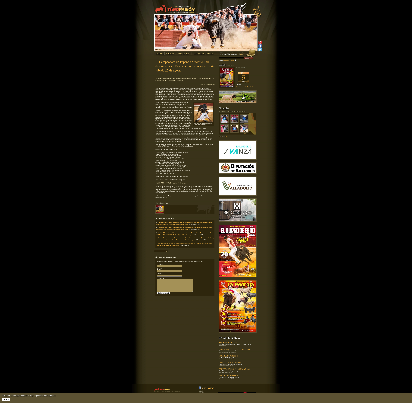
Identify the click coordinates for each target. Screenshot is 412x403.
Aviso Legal (201, 390)
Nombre (160, 264)
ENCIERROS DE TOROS (229, 343)
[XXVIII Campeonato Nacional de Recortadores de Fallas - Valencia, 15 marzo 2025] (235, 119)
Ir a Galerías (222, 136)
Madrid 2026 (183, 54)
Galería (209, 54)
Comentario (161, 278)
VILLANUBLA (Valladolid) (228, 356)
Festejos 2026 (198, 54)
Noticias (170, 54)
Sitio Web (160, 274)
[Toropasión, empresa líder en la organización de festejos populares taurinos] (175, 9)
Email (159, 269)
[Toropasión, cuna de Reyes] (235, 129)
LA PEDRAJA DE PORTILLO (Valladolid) (234, 349)
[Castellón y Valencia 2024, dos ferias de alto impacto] (225, 129)
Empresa (159, 54)
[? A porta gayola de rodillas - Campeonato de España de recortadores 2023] (245, 129)
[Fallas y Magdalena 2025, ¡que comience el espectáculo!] (245, 119)
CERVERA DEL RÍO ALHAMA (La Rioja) (234, 369)
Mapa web (201, 392)
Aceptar (6, 399)
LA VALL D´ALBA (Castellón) (230, 362)
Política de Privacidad (228, 60)
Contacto (201, 391)
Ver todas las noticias (160, 251)
